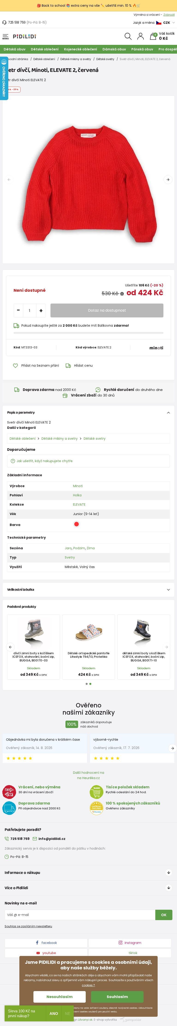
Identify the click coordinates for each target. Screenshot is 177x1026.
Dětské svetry (105, 59)
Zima (91, 548)
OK (164, 915)
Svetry (70, 557)
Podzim (79, 548)
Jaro (68, 548)
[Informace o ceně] (122, 294)
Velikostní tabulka (20, 590)
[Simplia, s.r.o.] (130, 1019)
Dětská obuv (14, 49)
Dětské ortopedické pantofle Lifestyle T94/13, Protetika (88, 655)
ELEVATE (79, 504)
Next (168, 179)
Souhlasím (117, 996)
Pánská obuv (142, 49)
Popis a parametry (21, 412)
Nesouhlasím (60, 996)
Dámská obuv (114, 49)
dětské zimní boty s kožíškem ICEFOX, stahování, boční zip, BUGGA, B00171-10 (143, 657)
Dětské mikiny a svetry (75, 59)
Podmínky (168, 15)
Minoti (78, 486)
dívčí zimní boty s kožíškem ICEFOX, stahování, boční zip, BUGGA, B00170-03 (33, 657)
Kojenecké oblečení (80, 49)
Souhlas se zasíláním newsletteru (28, 926)
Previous (9, 179)
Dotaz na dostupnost (107, 310)
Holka (77, 495)
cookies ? (88, 985)
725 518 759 (17, 22)
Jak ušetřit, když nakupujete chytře (45, 461)
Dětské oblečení (45, 49)
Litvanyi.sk (85, 1020)
